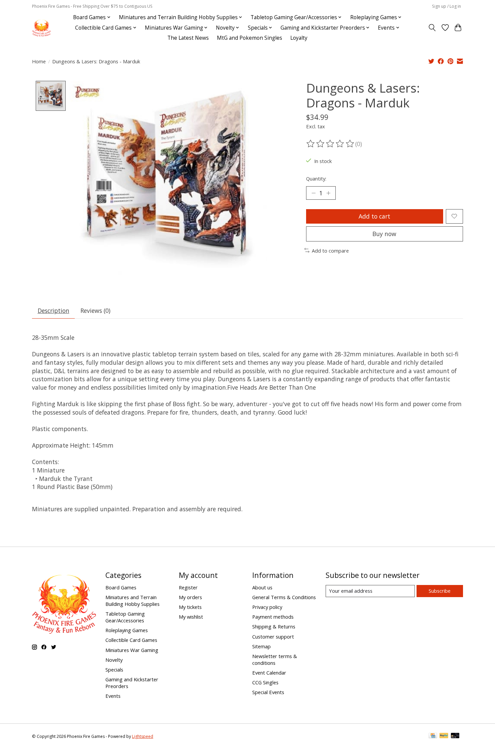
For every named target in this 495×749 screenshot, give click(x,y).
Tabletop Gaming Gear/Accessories (125, 617)
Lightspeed (142, 736)
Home (39, 61)
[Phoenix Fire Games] (41, 28)
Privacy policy (267, 607)
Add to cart (374, 216)
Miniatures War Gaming (131, 650)
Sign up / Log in (446, 6)
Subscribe (440, 590)
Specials (114, 669)
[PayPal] (443, 736)
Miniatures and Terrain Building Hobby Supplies (132, 600)
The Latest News (188, 37)
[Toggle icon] (432, 28)
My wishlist (191, 616)
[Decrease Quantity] (313, 193)
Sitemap (261, 646)
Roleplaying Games (126, 630)
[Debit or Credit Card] (455, 736)
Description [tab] (53, 310)
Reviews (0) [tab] (95, 310)
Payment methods (273, 616)
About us (262, 587)
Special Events (268, 692)
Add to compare (330, 250)
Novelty (114, 659)
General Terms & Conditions (284, 597)
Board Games (120, 587)
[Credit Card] (433, 736)
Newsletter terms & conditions (274, 659)
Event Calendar (269, 672)
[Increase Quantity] (328, 193)
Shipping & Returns (273, 626)
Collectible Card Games (131, 640)
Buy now (384, 234)
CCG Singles (265, 682)
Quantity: (316, 178)
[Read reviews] (330, 143)
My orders (190, 597)
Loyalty (298, 37)
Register (188, 587)
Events (113, 695)
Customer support (273, 636)
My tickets (190, 607)
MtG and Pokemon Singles (249, 37)
